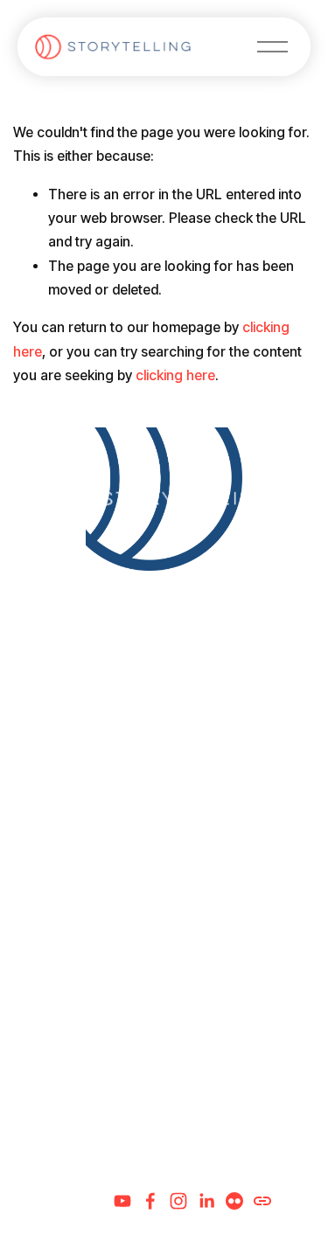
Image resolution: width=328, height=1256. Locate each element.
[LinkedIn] (206, 1201)
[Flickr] (234, 1201)
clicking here (175, 375)
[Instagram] (178, 1201)
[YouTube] (122, 1201)
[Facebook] (150, 1201)
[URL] (262, 1201)
